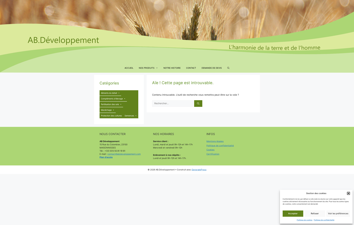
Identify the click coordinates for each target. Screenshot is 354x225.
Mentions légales (215, 141)
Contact (191, 68)
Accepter (293, 213)
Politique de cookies (304, 220)
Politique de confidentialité (324, 220)
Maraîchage (106, 110)
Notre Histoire (172, 68)
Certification (212, 154)
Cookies (210, 149)
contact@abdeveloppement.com (124, 154)
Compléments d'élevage (112, 98)
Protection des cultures (111, 115)
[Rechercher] (198, 103)
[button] (348, 193)
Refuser (315, 213)
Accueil (129, 68)
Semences (129, 115)
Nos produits (146, 68)
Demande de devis (212, 68)
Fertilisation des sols (110, 104)
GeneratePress (199, 169)
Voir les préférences (338, 213)
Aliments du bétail (109, 93)
